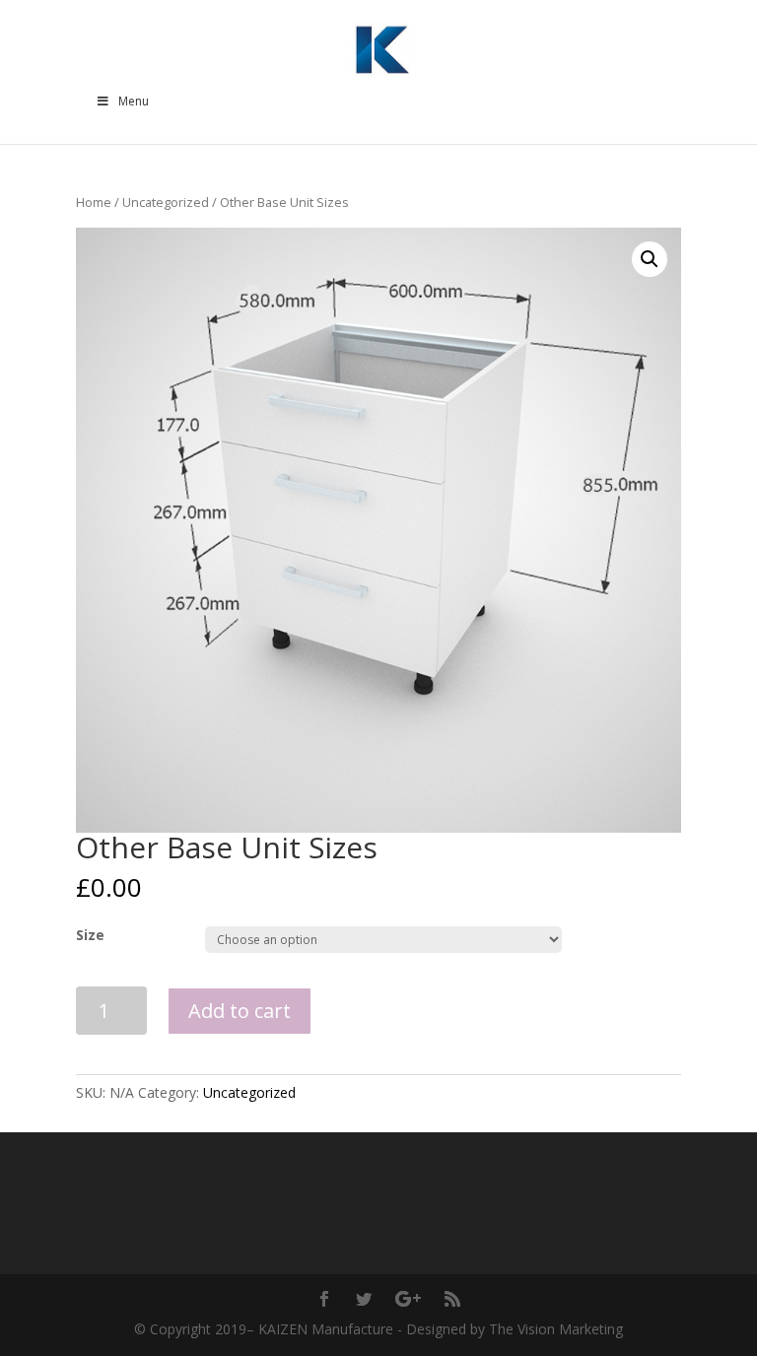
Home (93, 202)
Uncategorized (165, 202)
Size (90, 934)
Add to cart (239, 1010)
